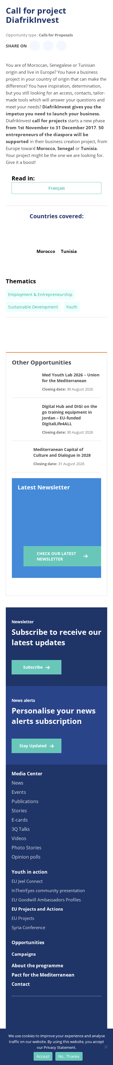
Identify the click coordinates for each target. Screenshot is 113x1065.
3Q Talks (21, 829)
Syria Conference (28, 927)
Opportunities (28, 942)
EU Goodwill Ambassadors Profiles (46, 900)
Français (56, 188)
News (17, 783)
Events (19, 792)
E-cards (20, 820)
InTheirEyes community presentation (48, 890)
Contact (21, 984)
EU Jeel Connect (27, 881)
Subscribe (33, 667)
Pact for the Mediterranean (43, 975)
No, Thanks (69, 1056)
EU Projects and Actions (37, 909)
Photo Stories (26, 847)
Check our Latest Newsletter (56, 556)
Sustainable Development (33, 307)
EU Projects (23, 918)
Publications (25, 801)
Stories (19, 810)
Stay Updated (33, 745)
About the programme (37, 965)
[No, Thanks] (106, 1047)
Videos (19, 838)
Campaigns (24, 954)
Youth (71, 307)
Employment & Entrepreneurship (40, 294)
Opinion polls (26, 857)
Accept (43, 1056)
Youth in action (30, 872)
